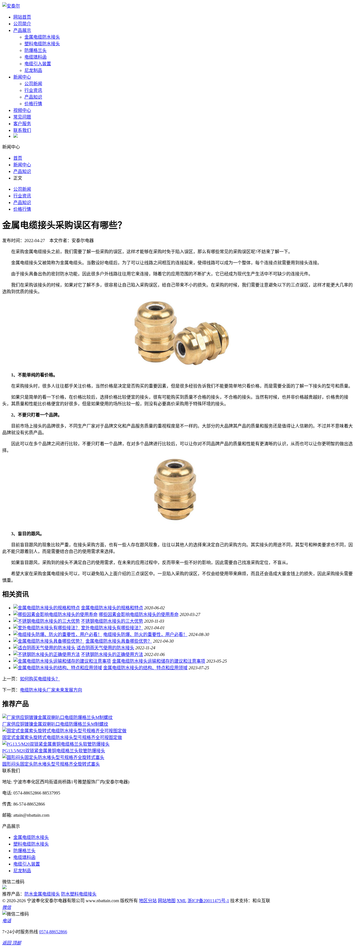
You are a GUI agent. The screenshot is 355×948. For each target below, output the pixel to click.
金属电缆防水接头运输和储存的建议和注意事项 (158, 661)
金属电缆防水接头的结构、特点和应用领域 (145, 667)
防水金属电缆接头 (42, 894)
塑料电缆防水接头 (42, 43)
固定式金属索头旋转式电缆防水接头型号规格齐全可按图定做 (62, 737)
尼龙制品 (33, 70)
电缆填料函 (35, 57)
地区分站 (148, 900)
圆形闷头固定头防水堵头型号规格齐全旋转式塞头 (51, 764)
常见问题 (22, 117)
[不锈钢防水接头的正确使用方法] (46, 654)
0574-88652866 (53, 931)
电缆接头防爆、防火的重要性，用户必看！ (145, 634)
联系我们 (22, 130)
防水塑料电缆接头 (79, 894)
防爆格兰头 (35, 50)
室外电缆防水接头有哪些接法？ (112, 627)
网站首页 (22, 17)
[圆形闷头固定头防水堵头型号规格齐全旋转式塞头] (53, 757)
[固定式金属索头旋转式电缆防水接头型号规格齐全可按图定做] (64, 730)
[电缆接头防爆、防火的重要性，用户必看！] (57, 634)
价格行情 (33, 103)
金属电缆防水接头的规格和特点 (112, 607)
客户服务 (22, 123)
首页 (17, 158)
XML (181, 900)
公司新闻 (33, 83)
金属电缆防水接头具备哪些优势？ (118, 641)
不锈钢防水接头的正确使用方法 (112, 654)
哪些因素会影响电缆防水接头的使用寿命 (139, 614)
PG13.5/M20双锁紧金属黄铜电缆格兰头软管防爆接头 (53, 750)
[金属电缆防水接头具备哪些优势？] (48, 641)
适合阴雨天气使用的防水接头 (105, 647)
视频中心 (22, 110)
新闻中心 (22, 77)
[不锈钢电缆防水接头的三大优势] (46, 621)
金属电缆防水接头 (42, 37)
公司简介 (22, 23)
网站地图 (167, 900)
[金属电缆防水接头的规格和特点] (46, 607)
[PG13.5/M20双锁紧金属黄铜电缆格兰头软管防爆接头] (56, 744)
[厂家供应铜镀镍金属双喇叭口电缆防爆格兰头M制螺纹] (57, 717)
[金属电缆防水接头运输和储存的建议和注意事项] (62, 661)
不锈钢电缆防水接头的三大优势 (112, 621)
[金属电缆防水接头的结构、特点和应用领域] (57, 667)
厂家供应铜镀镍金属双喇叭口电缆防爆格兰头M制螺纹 (55, 724)
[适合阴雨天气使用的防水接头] (44, 647)
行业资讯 (33, 90)
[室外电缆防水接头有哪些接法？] (46, 627)
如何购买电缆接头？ (40, 679)
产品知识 (33, 97)
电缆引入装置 (37, 63)
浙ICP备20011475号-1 (208, 900)
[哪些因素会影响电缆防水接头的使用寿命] (55, 614)
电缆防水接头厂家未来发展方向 (51, 690)
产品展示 (22, 30)
